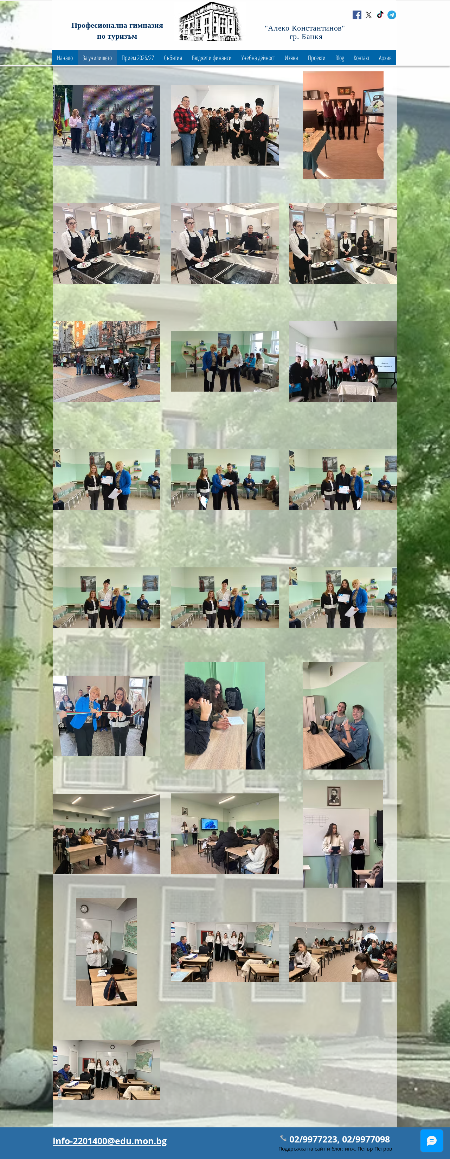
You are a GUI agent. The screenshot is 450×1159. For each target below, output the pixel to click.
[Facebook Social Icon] (357, 15)
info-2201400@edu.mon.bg (110, 1141)
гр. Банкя (306, 36)
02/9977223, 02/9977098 (339, 1139)
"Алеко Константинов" (306, 28)
